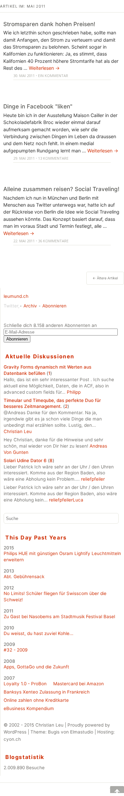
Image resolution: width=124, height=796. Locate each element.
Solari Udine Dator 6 (25, 460)
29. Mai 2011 (24, 158)
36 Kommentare (53, 240)
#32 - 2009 (15, 650)
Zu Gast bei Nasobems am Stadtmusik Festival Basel (59, 616)
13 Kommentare (53, 158)
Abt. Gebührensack (24, 576)
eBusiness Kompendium (29, 708)
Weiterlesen (44, 68)
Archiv (30, 305)
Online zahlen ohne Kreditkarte (36, 700)
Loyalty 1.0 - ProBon (25, 683)
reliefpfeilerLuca (66, 499)
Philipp (74, 392)
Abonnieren (54, 305)
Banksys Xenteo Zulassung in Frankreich (47, 692)
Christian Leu (18, 431)
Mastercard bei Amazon (78, 683)
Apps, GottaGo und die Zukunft (36, 666)
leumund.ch (16, 296)
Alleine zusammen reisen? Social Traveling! (61, 188)
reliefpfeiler (93, 479)
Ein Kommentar (53, 75)
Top (112, 789)
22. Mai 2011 (24, 240)
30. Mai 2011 (24, 75)
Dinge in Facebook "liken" (37, 106)
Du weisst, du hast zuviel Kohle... (38, 633)
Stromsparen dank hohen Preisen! (49, 23)
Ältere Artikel (105, 278)
